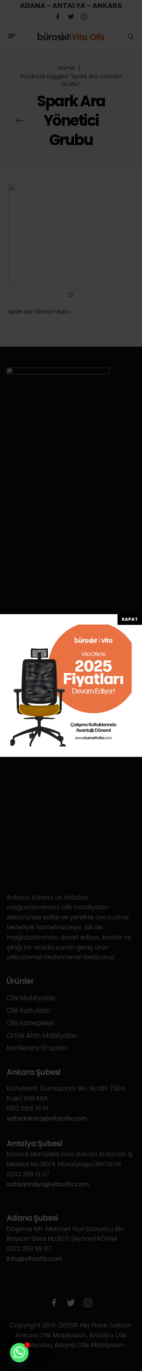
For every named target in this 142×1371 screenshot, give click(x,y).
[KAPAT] (130, 619)
